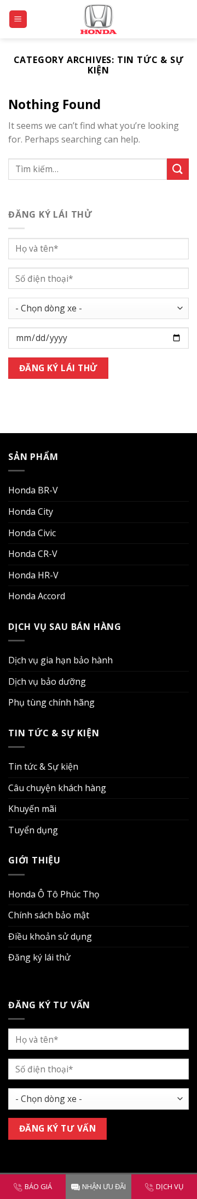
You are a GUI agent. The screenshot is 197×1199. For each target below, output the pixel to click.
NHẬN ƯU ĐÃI (104, 1186)
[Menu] (18, 19)
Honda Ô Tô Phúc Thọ (54, 894)
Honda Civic (32, 533)
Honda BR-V (33, 490)
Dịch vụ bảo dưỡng (47, 681)
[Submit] (178, 169)
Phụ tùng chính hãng (51, 702)
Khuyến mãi (32, 809)
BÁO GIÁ (38, 1186)
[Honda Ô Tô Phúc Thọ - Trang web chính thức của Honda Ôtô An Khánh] (98, 19)
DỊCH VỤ (169, 1186)
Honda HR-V (33, 575)
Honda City (30, 511)
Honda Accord (36, 596)
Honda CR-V (32, 554)
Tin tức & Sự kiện (43, 766)
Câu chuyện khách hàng (57, 788)
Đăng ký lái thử (39, 957)
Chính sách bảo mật (48, 915)
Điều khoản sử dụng (50, 936)
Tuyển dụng (33, 830)
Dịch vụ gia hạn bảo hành (60, 660)
